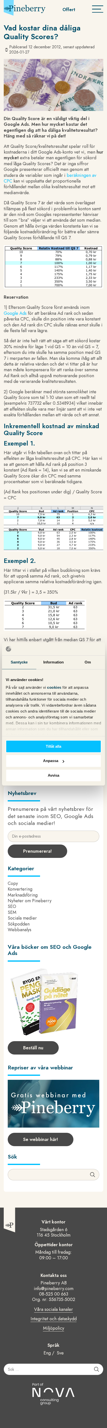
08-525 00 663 (53, 1294)
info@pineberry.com (53, 1288)
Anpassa (50, 761)
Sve (60, 1353)
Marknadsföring (23, 895)
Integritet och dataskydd (54, 1319)
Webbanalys (19, 929)
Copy (13, 883)
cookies (54, 687)
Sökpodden (19, 924)
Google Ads (15, 313)
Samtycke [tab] (19, 662)
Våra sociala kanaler (53, 1310)
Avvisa (53, 775)
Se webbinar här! (40, 1139)
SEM (12, 912)
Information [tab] (53, 662)
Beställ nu (33, 1048)
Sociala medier (22, 918)
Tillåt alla (53, 746)
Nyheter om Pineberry (30, 901)
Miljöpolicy (53, 1328)
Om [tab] (88, 662)
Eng (47, 1353)
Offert (68, 9)
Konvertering (20, 889)
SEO (12, 906)
